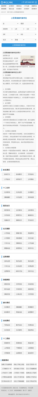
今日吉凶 (7, 215)
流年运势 (7, 261)
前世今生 (31, 248)
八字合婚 (26, 6)
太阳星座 (31, 348)
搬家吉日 (19, 220)
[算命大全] (36, 2)
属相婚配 (3, 8)
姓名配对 (19, 8)
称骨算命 (19, 248)
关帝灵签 (19, 284)
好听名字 (19, 179)
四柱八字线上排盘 (19, 364)
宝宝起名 (31, 174)
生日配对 (11, 6)
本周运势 (31, 266)
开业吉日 (31, 220)
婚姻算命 (34, 6)
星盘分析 (31, 343)
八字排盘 (7, 233)
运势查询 (7, 271)
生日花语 (7, 330)
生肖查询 (7, 192)
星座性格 (19, 343)
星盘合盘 (11, 8)
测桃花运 (19, 6)
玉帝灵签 (31, 294)
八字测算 (7, 238)
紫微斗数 (19, 233)
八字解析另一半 (6, 368)
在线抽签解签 (18, 390)
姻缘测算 (3, 6)
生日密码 (19, 330)
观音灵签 (7, 284)
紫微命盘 (7, 248)
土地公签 (19, 294)
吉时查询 (31, 210)
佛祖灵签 (7, 294)
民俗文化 (4, 390)
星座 (11, 12)
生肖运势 (19, 192)
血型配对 (31, 312)
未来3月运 (19, 271)
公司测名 (31, 179)
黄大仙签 (7, 289)
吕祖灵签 (31, 284)
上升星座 (7, 348)
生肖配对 (26, 8)
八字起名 (7, 179)
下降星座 (19, 348)
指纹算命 (31, 330)
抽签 (29, 2)
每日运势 (31, 261)
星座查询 (7, 343)
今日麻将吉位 (23, 388)
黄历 (32, 2)
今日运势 (19, 197)
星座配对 (34, 8)
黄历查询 (7, 210)
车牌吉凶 (31, 325)
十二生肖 (10, 390)
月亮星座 (7, 353)
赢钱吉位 (31, 215)
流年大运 (31, 271)
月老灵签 (19, 289)
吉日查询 (19, 210)
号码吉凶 (7, 325)
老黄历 (30, 390)
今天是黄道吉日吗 (6, 388)
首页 (8, 12)
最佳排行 (31, 353)
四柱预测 (19, 238)
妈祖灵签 (31, 289)
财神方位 (19, 215)
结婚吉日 (7, 220)
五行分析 (31, 238)
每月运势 (19, 261)
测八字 (25, 390)
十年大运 (7, 243)
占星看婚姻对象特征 (18, 12)
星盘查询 (31, 233)
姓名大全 (15, 388)
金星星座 (19, 353)
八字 (22, 2)
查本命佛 (31, 197)
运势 (26, 2)
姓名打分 (7, 174)
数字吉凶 (19, 325)
